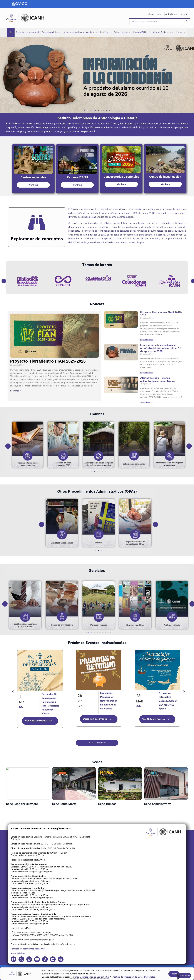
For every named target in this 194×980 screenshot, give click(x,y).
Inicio (11, 32)
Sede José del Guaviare (22, 804)
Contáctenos (170, 14)
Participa (104, 32)
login (158, 14)
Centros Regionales (162, 32)
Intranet (184, 14)
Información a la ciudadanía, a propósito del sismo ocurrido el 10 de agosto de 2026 (160, 348)
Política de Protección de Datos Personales (133, 976)
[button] (187, 21)
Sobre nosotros (120, 32)
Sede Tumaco (107, 804)
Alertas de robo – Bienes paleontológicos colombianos (157, 379)
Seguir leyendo (146, 339)
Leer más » (15, 390)
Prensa (179, 32)
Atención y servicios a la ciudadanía (79, 32)
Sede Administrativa (157, 804)
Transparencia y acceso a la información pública (37, 32)
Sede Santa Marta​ (64, 804)
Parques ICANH (140, 32)
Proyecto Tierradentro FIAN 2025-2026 (48, 361)
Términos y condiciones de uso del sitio (89, 976)
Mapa (151, 14)
